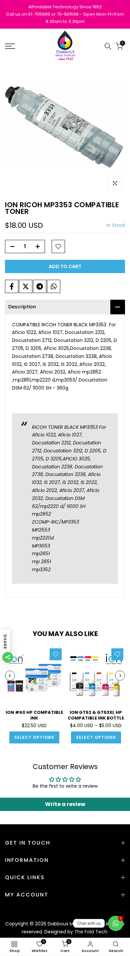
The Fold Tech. (91, 931)
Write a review (65, 804)
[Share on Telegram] (39, 286)
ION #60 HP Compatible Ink (34, 715)
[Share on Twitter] (25, 286)
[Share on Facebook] (11, 286)
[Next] (120, 676)
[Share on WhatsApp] (53, 286)
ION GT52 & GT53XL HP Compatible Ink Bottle (96, 715)
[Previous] (10, 676)
